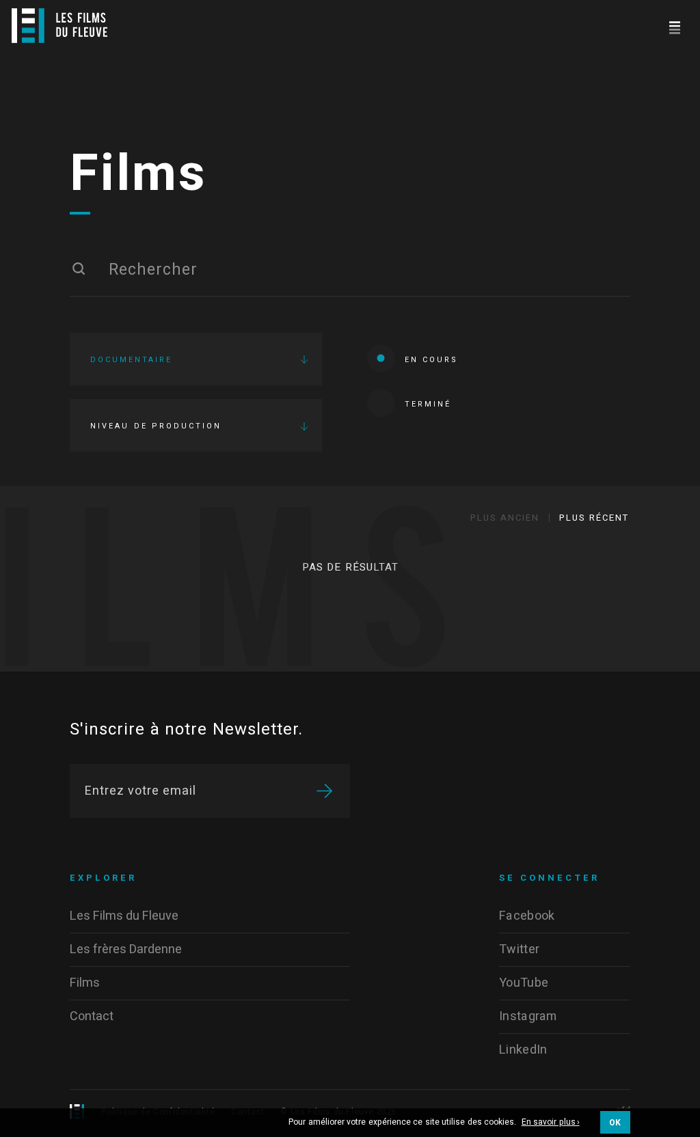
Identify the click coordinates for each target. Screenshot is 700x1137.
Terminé (428, 404)
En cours (431, 360)
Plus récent (594, 517)
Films (138, 174)
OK (615, 1123)
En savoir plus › (551, 1122)
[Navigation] (674, 25)
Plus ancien (504, 517)
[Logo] (59, 25)
